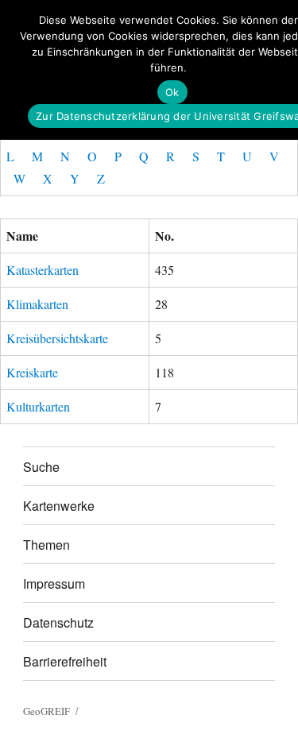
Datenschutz (58, 622)
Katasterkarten (42, 269)
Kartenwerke (59, 506)
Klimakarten (37, 304)
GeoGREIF (46, 711)
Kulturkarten (38, 406)
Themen (46, 544)
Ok (172, 92)
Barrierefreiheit (64, 661)
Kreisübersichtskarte (57, 338)
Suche (41, 467)
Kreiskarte (32, 372)
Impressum (54, 583)
